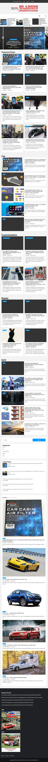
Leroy (10, 47)
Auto (27, 55)
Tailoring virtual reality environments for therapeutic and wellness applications (11, 283)
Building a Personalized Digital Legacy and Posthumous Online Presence (35, 253)
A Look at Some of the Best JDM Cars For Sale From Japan (19, 645)
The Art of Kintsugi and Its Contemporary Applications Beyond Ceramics (34, 87)
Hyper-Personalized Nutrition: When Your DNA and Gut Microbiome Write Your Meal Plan (35, 283)
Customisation (6, 238)
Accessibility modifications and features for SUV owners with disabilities (34, 379)
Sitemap (32, 1)
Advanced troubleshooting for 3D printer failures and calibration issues (11, 345)
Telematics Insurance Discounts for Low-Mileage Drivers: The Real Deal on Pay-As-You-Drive (34, 42)
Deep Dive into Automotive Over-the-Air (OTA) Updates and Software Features (35, 221)
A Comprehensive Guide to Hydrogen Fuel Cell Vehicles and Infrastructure (35, 206)
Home (24, 1)
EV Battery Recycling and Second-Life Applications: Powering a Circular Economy (11, 141)
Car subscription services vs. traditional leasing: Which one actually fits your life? (34, 191)
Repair (27, 75)
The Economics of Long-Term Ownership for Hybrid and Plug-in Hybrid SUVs (34, 394)
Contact (28, 1)
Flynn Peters (7, 614)
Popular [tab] (4, 497)
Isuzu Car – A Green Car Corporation (13, 613)
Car (4, 55)
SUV (4, 75)
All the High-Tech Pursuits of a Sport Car (14, 579)
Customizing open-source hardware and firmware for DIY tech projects (11, 253)
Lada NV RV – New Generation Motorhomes (14, 677)
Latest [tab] (9, 497)
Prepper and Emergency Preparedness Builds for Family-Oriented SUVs (12, 87)
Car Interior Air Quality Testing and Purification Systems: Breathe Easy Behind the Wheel (14, 42)
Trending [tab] (14, 497)
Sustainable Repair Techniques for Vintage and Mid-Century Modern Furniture (35, 345)
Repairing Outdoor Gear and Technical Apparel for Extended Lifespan (35, 316)
